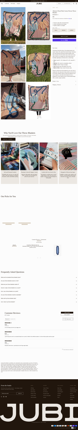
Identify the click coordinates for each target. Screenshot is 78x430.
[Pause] (24, 46)
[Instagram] (1, 396)
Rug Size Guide (46, 393)
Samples (18, 3)
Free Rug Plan (72, 388)
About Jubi (59, 388)
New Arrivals (33, 391)
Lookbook (7, 3)
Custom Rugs (67, 3)
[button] (55, 14)
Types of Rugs (45, 388)
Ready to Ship (33, 393)
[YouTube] (6, 396)
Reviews (58, 395)
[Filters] (64, 319)
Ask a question (67, 314)
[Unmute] (24, 49)
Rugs (2, 3)
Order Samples (33, 397)
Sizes (55, 27)
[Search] (73, 3)
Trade (59, 3)
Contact (71, 399)
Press (58, 397)
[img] (39, 241)
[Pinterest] (3, 396)
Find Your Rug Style (46, 395)
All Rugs (32, 388)
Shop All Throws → (8, 139)
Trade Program (60, 391)
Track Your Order (73, 391)
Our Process (45, 391)
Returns (71, 393)
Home (54, 7)
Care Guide (72, 395)
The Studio (13, 3)
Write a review (67, 312)
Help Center (72, 397)
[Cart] (76, 3)
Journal (44, 397)
